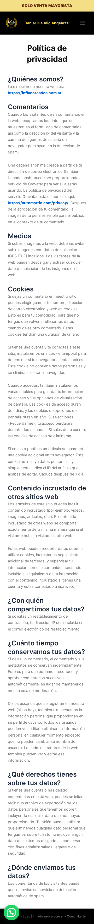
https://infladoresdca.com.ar (34, 93)
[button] (82, 23)
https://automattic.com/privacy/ (38, 203)
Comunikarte (76, 916)
